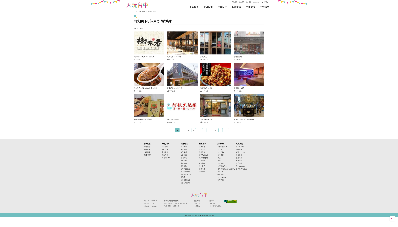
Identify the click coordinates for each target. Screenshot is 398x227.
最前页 (166, 130)
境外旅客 (248, 2)
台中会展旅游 (185, 172)
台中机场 (220, 152)
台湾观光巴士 (222, 166)
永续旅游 (184, 149)
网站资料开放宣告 (215, 206)
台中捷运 (220, 155)
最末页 (232, 130)
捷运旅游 (184, 163)
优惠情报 (202, 172)
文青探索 (184, 155)
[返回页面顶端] (392, 218)
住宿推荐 (202, 147)
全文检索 (241, 2)
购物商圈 (202, 169)
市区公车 (220, 172)
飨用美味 (202, 163)
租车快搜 (220, 180)
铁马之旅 (184, 160)
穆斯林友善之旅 (186, 174)
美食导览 (202, 149)
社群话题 (147, 152)
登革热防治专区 (241, 169)
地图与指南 (240, 147)
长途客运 (220, 163)
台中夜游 (184, 147)
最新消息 (147, 149)
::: (229, 2)
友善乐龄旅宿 (203, 155)
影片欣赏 (239, 155)
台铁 (219, 158)
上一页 (171, 130)
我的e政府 (225, 201)
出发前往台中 (222, 147)
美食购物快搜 (203, 158)
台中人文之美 (185, 169)
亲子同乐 (184, 152)
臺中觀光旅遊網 (137, 5)
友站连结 (239, 163)
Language (256, 2)
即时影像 (165, 147)
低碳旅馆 (202, 152)
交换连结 (197, 206)
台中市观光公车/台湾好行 (226, 169)
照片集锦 (239, 158)
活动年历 (147, 147)
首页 (136, 11)
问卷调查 (239, 160)
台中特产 (202, 166)
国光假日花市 (152, 11)
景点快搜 (165, 152)
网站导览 (234, 2)
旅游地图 (165, 155)
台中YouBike (221, 177)
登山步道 (184, 158)
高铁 (219, 160)
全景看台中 (166, 158)
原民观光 (184, 177)
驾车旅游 (220, 174)
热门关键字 (147, 155)
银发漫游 (184, 166)
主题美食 (202, 160)
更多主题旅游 (185, 180)
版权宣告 (212, 203)
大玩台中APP (240, 152)
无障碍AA (232, 201)
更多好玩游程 (185, 183)
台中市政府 (199, 195)
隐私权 (211, 201)
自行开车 (220, 149)
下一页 (227, 130)
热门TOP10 (166, 149)
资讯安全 (197, 203)
